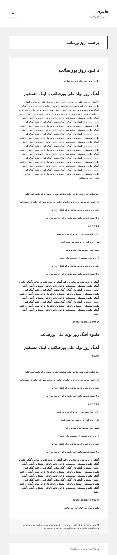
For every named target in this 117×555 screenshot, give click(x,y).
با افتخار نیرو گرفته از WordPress (84, 549)
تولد (97, 528)
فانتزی (102, 11)
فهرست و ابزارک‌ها (13, 17)
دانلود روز (77, 528)
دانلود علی (67, 528)
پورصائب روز (25, 525)
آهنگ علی (36, 525)
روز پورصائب (56, 528)
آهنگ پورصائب (47, 525)
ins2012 (76, 525)
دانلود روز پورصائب (79, 70)
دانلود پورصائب (88, 528)
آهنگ (56, 525)
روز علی (46, 528)
